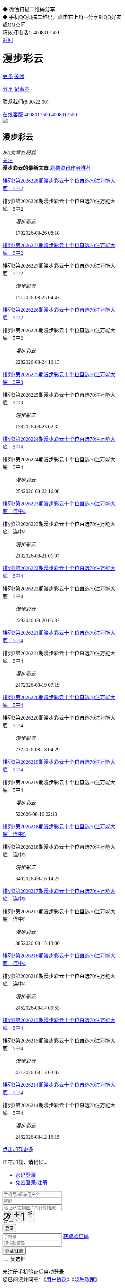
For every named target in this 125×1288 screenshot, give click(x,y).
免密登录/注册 (31, 1182)
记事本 (21, 89)
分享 (8, 89)
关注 (8, 160)
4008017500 (37, 114)
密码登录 (25, 1175)
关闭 (19, 76)
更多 (8, 76)
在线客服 (13, 114)
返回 (8, 40)
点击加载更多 (18, 1149)
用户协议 (56, 1279)
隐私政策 (84, 1279)
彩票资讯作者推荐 (70, 168)
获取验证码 (76, 1236)
